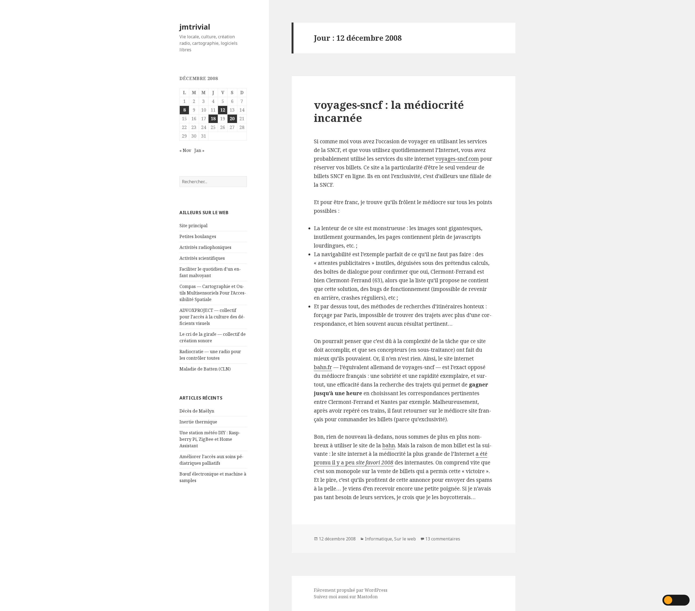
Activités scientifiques (202, 258)
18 (213, 119)
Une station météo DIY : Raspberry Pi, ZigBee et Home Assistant (209, 439)
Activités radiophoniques (205, 247)
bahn (388, 445)
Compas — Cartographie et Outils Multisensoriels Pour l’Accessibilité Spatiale (212, 292)
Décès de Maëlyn (196, 411)
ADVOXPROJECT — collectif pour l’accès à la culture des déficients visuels (212, 316)
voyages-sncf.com (457, 158)
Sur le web (405, 539)
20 (232, 119)
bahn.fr (323, 367)
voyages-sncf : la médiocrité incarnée (389, 111)
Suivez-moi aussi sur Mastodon (346, 597)
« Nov (185, 150)
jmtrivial (194, 27)
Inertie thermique (198, 422)
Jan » (199, 150)
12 (222, 110)
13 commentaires (442, 539)
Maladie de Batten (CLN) (204, 369)
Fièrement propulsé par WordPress (350, 590)
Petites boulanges (197, 236)
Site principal (193, 226)
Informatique (378, 539)
